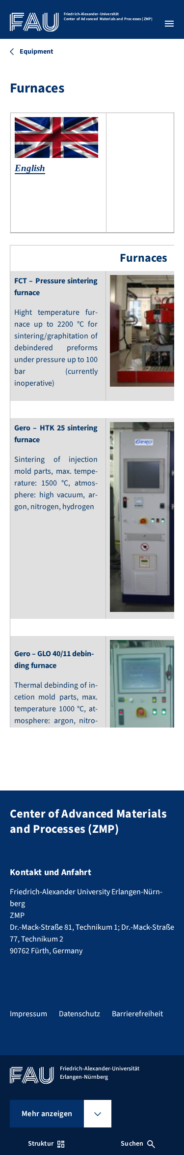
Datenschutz (79, 1013)
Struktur (40, 1144)
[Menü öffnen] (169, 23)
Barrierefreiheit (137, 1013)
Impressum (28, 1013)
